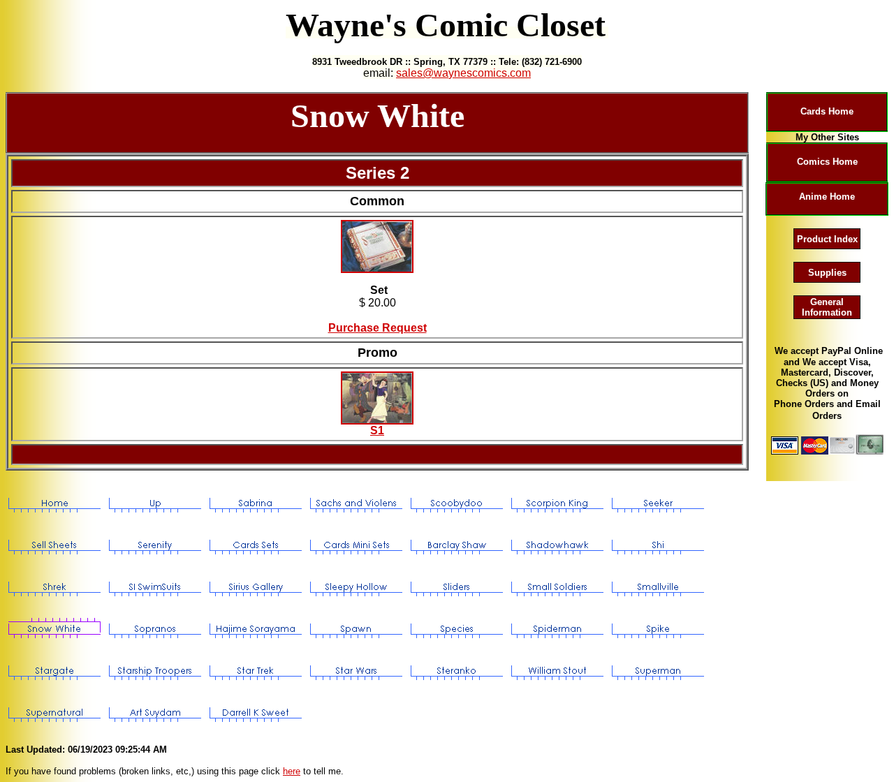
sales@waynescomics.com (463, 73)
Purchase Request (377, 328)
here (291, 771)
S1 (377, 430)
